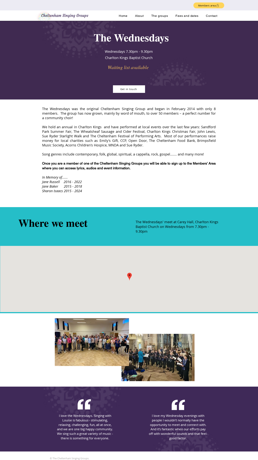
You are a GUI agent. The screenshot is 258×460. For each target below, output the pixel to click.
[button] (159, 15)
